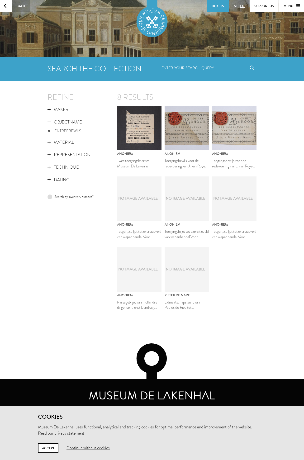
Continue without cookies (88, 448)
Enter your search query (178, 62)
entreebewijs (67, 131)
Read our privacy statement (61, 433)
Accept (48, 448)
